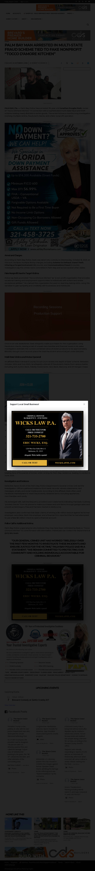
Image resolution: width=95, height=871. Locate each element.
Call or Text (30, 462)
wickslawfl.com (65, 462)
